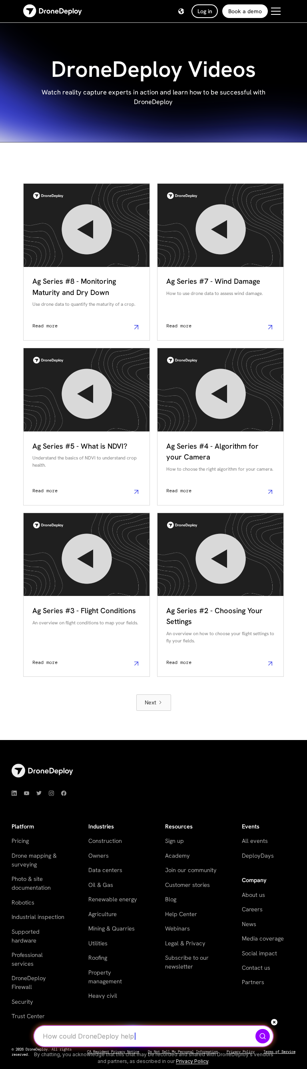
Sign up (174, 840)
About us (253, 895)
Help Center (181, 914)
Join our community (191, 870)
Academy (177, 855)
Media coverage (263, 938)
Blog (170, 899)
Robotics (23, 902)
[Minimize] (274, 1022)
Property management (105, 977)
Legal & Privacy (185, 943)
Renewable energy (112, 899)
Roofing (97, 957)
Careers (252, 909)
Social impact (259, 953)
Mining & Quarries (111, 928)
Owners (98, 855)
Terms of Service (279, 1051)
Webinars (177, 928)
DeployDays (258, 855)
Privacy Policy (192, 1061)
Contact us (256, 967)
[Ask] (262, 1036)
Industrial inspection (38, 917)
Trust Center (28, 1016)
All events (255, 840)
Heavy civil (102, 995)
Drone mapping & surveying (34, 860)
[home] (52, 11)
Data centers (105, 870)
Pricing (20, 840)
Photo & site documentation (31, 883)
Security (22, 1001)
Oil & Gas (100, 884)
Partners (253, 982)
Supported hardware (26, 936)
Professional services (27, 959)
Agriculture (102, 914)
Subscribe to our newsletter (187, 962)
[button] (181, 11)
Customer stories (187, 884)
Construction (105, 840)
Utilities (98, 943)
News (249, 924)
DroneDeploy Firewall (29, 982)
